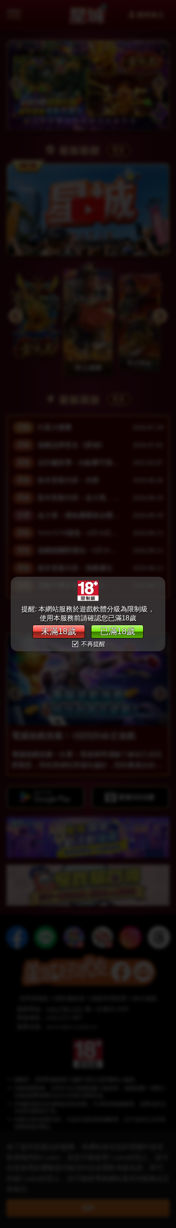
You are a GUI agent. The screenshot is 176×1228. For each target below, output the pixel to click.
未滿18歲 (58, 631)
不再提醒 (92, 644)
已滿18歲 (117, 631)
